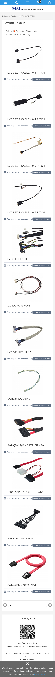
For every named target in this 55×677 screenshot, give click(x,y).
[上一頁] (5, 605)
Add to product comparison (19, 79)
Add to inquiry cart (42, 79)
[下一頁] (50, 605)
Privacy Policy (40, 674)
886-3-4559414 (30, 660)
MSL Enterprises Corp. (27, 8)
